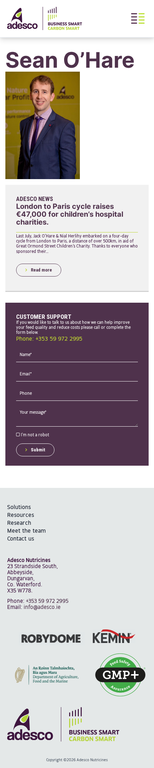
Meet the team (26, 531)
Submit (38, 449)
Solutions (19, 507)
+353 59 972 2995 (47, 601)
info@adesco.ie (42, 607)
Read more (41, 270)
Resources (20, 515)
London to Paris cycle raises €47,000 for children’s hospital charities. (69, 214)
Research (19, 523)
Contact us (20, 539)
